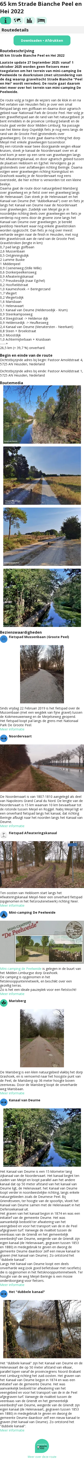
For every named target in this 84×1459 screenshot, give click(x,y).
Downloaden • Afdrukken (42, 40)
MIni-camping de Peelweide (21, 968)
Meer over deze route (42, 1457)
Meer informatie (12, 729)
